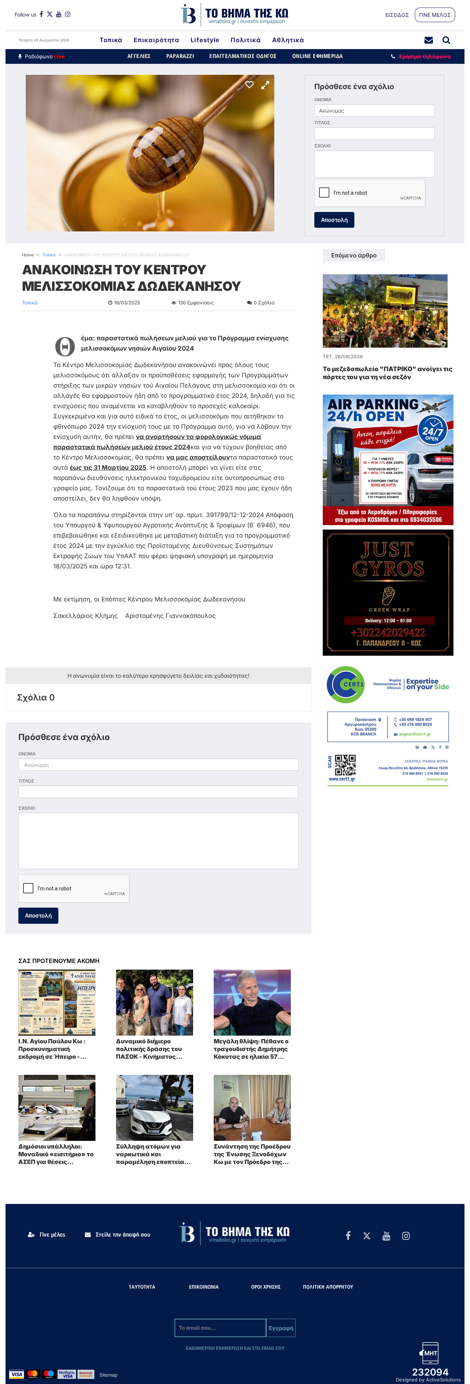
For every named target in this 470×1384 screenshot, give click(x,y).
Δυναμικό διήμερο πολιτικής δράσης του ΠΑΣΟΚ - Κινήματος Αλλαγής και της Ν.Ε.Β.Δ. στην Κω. (154, 1048)
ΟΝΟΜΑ (323, 99)
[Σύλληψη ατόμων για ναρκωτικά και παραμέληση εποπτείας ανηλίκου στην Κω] (154, 1107)
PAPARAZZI (180, 56)
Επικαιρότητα (157, 40)
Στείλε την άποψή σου (122, 1234)
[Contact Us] (429, 40)
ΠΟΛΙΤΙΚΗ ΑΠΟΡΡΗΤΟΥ (328, 1287)
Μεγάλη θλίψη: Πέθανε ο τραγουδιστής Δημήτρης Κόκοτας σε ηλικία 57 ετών (251, 1048)
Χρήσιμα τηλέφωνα (424, 56)
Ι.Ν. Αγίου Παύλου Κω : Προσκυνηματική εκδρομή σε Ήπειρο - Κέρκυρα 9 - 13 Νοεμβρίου (56, 1048)
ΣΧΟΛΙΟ (322, 146)
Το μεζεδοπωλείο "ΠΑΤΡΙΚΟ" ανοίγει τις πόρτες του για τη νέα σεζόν (387, 373)
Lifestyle (205, 40)
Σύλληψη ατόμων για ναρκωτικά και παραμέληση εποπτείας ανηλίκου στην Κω (152, 1154)
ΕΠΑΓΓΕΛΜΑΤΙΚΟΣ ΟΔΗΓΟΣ (243, 56)
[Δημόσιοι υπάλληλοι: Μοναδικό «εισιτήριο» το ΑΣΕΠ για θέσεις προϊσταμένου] (56, 1107)
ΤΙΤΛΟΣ (322, 122)
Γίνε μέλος (51, 1234)
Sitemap (109, 1375)
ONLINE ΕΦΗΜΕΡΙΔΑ (317, 56)
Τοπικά (111, 40)
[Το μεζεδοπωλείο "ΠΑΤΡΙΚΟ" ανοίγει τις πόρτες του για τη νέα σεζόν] (385, 310)
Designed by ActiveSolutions (428, 1380)
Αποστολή (334, 219)
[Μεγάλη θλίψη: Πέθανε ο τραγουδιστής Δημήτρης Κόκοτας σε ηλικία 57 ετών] (252, 1002)
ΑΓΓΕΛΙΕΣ (139, 56)
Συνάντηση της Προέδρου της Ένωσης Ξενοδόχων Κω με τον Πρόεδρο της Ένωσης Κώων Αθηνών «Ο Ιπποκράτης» (252, 1154)
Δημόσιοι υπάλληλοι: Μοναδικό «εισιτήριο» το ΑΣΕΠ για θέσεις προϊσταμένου (56, 1154)
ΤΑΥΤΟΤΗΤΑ (142, 1287)
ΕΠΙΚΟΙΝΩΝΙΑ (204, 1287)
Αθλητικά (288, 40)
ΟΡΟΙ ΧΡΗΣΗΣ (266, 1287)
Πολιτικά (246, 40)
